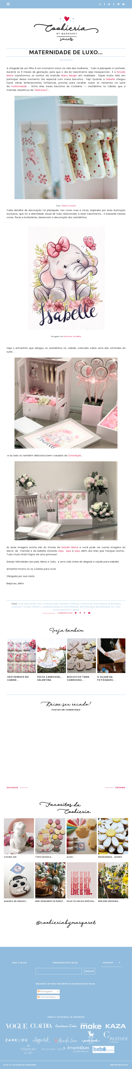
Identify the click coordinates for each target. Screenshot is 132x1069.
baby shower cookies (66, 604)
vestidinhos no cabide (66, 610)
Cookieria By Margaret (24, 1065)
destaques (114, 604)
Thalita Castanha (68, 206)
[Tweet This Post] (76, 613)
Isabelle (110, 79)
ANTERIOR (12, 787)
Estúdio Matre (69, 547)
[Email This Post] (89, 613)
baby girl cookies (41, 604)
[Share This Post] (80, 613)
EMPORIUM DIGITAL (119, 1065)
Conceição (74, 455)
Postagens (46, 991)
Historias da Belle (72, 336)
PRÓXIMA (120, 787)
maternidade (19, 86)
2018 (20, 604)
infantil (36, 607)
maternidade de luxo (108, 607)
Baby (27, 604)
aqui (60, 550)
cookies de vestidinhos (93, 604)
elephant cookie (21, 607)
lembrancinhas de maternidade (60, 607)
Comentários (47, 997)
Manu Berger (69, 75)
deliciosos (41, 90)
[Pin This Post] (84, 613)
